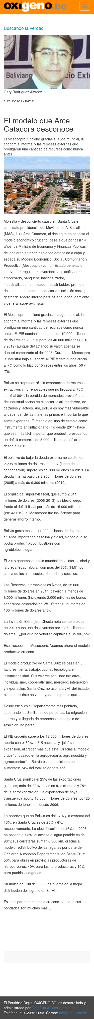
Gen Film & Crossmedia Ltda (54, 1007)
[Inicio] (35, 7)
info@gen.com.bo (73, 1012)
